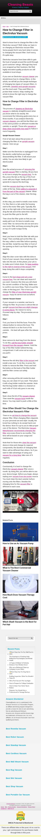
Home (2, 807)
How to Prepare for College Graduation (21, 683)
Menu (4, 18)
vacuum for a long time (12, 455)
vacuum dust (15, 186)
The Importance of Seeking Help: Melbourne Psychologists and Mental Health (20, 658)
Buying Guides (12, 807)
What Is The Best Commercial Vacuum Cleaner (17, 569)
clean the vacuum (29, 442)
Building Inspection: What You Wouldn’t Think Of (21, 677)
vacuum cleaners (9, 121)
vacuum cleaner (28, 76)
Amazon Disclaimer (22, 807)
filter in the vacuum (27, 360)
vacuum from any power (22, 476)
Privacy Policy (31, 807)
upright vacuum (28, 141)
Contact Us (4, 808)
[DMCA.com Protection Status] (20, 820)
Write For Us (11, 808)
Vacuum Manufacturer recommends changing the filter (19, 430)
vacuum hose (20, 398)
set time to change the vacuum (24, 415)
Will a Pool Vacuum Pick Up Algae (19, 681)
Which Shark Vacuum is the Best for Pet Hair (20, 623)
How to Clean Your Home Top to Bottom (19, 687)
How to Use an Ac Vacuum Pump (18, 543)
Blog (6, 807)
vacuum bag (26, 174)
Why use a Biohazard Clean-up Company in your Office (19, 668)
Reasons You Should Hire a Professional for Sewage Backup (19, 691)
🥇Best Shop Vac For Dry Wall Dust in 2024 (21, 653)
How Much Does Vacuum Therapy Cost (18, 596)
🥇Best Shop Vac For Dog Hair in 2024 (19, 673)
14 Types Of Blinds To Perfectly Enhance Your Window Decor (19, 664)
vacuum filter (25, 484)
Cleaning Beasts (20, 4)
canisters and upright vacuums (23, 86)
